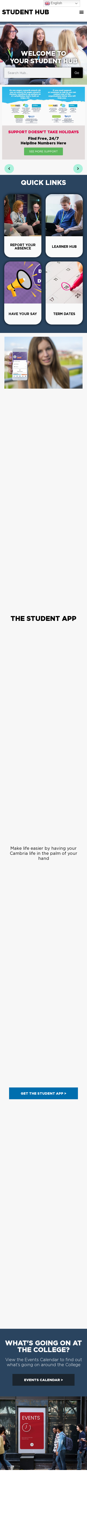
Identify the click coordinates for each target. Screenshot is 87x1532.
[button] (81, 11)
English (56, 3)
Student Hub (25, 11)
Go (77, 73)
